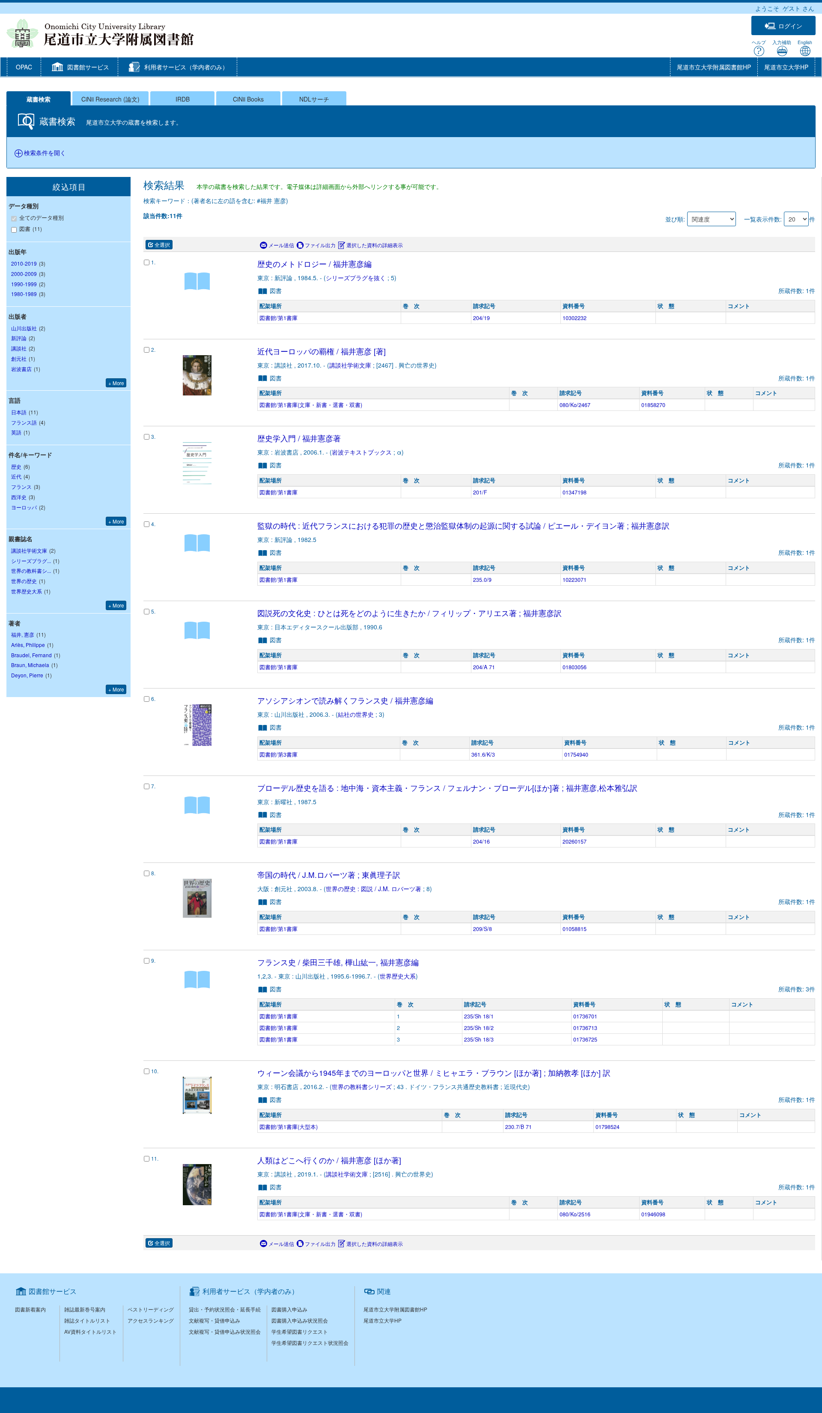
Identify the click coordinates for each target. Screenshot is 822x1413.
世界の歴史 (24, 580)
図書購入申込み (289, 1309)
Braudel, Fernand (31, 655)
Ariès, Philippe (28, 644)
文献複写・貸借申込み (214, 1320)
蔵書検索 (39, 99)
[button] (79, 67)
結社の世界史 (356, 714)
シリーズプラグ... (31, 560)
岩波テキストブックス (362, 452)
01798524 (607, 1127)
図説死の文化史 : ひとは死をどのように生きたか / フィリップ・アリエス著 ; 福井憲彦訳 (409, 613)
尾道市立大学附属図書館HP (714, 67)
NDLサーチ (314, 99)
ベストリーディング (151, 1309)
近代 (16, 476)
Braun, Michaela (30, 664)
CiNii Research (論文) (110, 99)
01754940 (576, 754)
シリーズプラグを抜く (356, 277)
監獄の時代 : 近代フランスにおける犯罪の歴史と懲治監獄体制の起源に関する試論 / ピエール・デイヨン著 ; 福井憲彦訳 (463, 525)
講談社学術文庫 (350, 365)
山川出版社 (24, 328)
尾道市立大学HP (786, 67)
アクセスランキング (151, 1320)
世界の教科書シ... (31, 570)
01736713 (585, 1028)
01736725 (585, 1039)
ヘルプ (759, 42)
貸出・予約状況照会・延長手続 (225, 1309)
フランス (21, 486)
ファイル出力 (320, 244)
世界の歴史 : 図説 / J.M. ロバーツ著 (373, 888)
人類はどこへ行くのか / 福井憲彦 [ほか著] (329, 1160)
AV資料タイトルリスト (90, 1331)
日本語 (19, 412)
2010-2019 (24, 263)
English (805, 42)
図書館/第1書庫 (278, 318)
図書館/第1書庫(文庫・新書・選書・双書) (310, 405)
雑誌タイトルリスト (87, 1320)
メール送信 (281, 244)
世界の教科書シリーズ (362, 1086)
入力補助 (781, 42)
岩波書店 (21, 368)
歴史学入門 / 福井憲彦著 (299, 438)
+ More (116, 383)
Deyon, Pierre (27, 675)
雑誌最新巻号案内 (84, 1309)
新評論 (19, 337)
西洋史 (19, 496)
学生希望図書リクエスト (299, 1331)
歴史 (16, 466)
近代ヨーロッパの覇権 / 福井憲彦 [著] (321, 351)
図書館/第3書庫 (278, 754)
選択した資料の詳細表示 (374, 244)
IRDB (183, 99)
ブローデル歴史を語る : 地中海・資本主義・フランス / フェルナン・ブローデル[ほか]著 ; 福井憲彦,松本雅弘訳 (447, 787)
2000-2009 (24, 273)
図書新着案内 (30, 1309)
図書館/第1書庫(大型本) (288, 1127)
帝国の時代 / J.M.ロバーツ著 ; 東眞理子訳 (328, 874)
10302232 (575, 318)
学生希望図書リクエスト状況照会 (309, 1342)
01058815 (575, 929)
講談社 (19, 348)
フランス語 (24, 422)
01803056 (575, 667)
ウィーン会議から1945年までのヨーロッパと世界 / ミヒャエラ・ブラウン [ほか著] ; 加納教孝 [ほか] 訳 (434, 1072)
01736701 (585, 1016)
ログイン (790, 25)
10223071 (575, 580)
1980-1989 (24, 293)
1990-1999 (24, 283)
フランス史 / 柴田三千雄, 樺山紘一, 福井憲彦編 (338, 962)
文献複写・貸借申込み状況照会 (225, 1331)
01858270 (653, 405)
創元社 (19, 358)
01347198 (575, 492)
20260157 (575, 841)
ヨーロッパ (24, 507)
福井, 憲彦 (22, 634)
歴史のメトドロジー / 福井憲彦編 (314, 263)
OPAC (24, 67)
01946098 (653, 1214)
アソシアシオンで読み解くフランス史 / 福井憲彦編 (345, 700)
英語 (16, 432)
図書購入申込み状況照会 (299, 1320)
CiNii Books (248, 99)
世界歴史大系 (398, 976)
